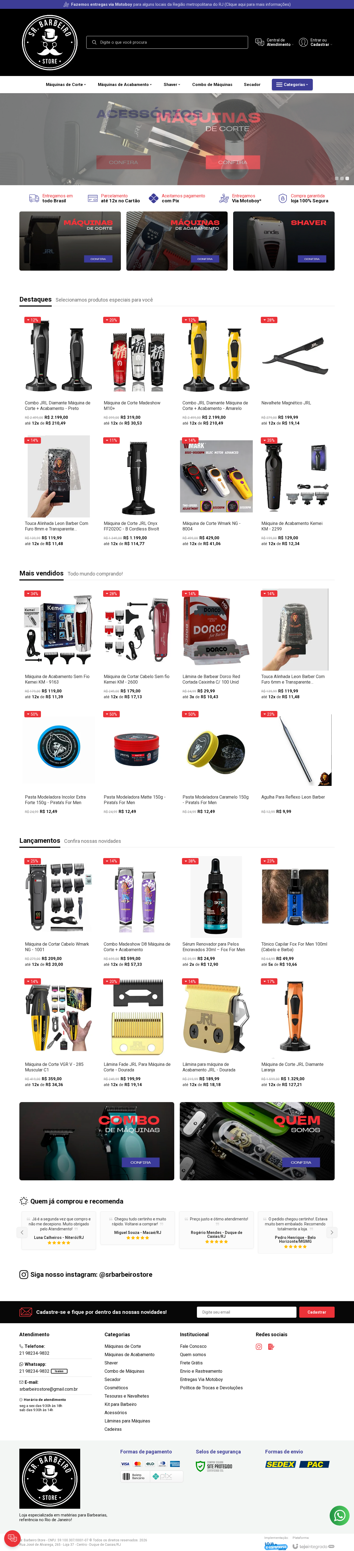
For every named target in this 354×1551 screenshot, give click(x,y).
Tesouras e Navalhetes (127, 1396)
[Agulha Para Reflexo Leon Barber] (295, 763)
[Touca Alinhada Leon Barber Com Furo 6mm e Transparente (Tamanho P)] (295, 646)
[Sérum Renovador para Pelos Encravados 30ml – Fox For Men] (216, 913)
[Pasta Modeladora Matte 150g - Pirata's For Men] (137, 763)
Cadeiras (113, 1429)
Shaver (111, 1363)
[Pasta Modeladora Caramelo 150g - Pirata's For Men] (216, 763)
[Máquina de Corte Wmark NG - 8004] (216, 493)
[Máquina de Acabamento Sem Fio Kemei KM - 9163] (59, 646)
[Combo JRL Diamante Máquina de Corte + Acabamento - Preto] (59, 372)
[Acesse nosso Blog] (271, 1347)
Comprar (59, 930)
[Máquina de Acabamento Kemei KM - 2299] (295, 493)
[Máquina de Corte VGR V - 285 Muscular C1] (59, 1033)
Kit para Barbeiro (121, 1404)
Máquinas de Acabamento (130, 1354)
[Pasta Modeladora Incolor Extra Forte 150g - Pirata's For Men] (59, 763)
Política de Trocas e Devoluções (211, 1387)
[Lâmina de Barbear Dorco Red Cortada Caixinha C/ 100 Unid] (216, 646)
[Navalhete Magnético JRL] (295, 372)
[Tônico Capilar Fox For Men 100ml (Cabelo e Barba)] (295, 913)
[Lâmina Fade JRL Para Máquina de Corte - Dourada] (137, 1033)
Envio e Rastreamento (201, 1371)
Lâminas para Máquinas (127, 1421)
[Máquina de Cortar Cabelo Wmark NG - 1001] (59, 913)
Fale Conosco (193, 1346)
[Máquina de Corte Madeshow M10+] (137, 372)
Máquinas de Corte (123, 1346)
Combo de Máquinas (124, 1371)
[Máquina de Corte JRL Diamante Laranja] (295, 1033)
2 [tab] (342, 178)
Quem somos (193, 1354)
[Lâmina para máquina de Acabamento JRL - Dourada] (216, 1033)
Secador (113, 1379)
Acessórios (116, 1412)
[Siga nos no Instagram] (259, 1347)
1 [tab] (337, 178)
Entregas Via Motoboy (201, 1379)
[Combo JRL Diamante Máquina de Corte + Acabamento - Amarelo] (216, 372)
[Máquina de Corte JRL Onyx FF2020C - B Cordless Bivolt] (137, 493)
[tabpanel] (177, 139)
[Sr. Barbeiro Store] (49, 42)
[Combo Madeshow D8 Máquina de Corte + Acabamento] (137, 913)
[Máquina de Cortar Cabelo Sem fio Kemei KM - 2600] (137, 646)
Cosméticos (116, 1387)
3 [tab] (347, 178)
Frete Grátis (191, 1363)
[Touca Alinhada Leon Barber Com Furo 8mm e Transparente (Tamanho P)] (59, 493)
